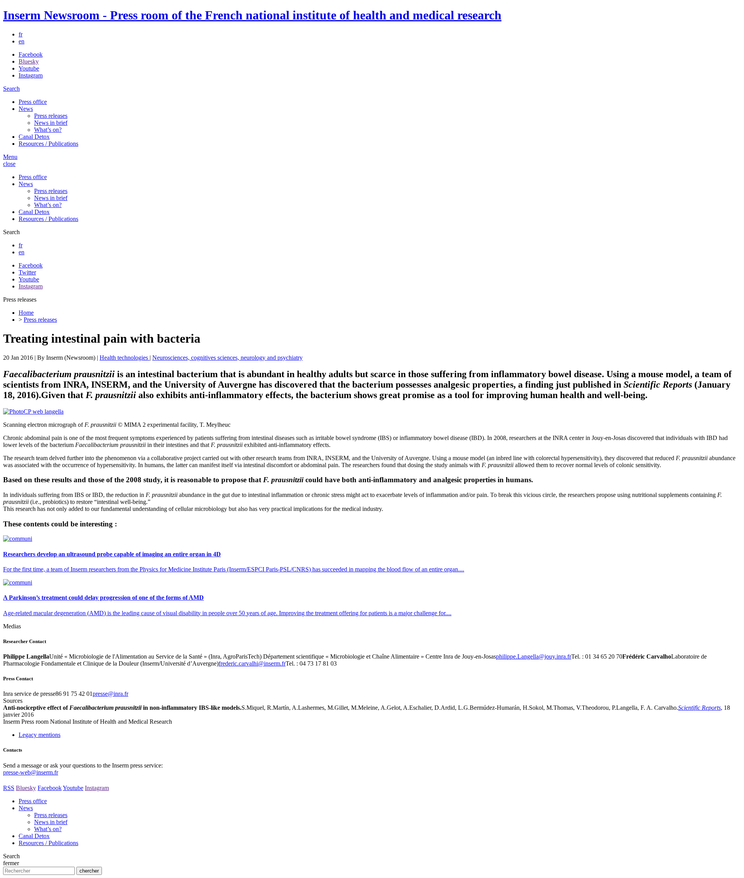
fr (20, 34)
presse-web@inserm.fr (30, 772)
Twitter (27, 272)
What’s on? (48, 129)
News (26, 108)
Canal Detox (34, 136)
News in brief (50, 122)
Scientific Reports (699, 707)
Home (26, 312)
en (21, 41)
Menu (10, 157)
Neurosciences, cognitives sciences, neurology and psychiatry (227, 357)
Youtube (29, 68)
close (9, 163)
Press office (33, 101)
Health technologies (125, 357)
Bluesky (29, 61)
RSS (8, 788)
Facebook (31, 54)
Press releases (50, 115)
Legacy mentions (39, 734)
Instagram (31, 75)
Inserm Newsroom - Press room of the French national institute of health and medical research (252, 15)
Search (11, 88)
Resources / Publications (48, 143)
